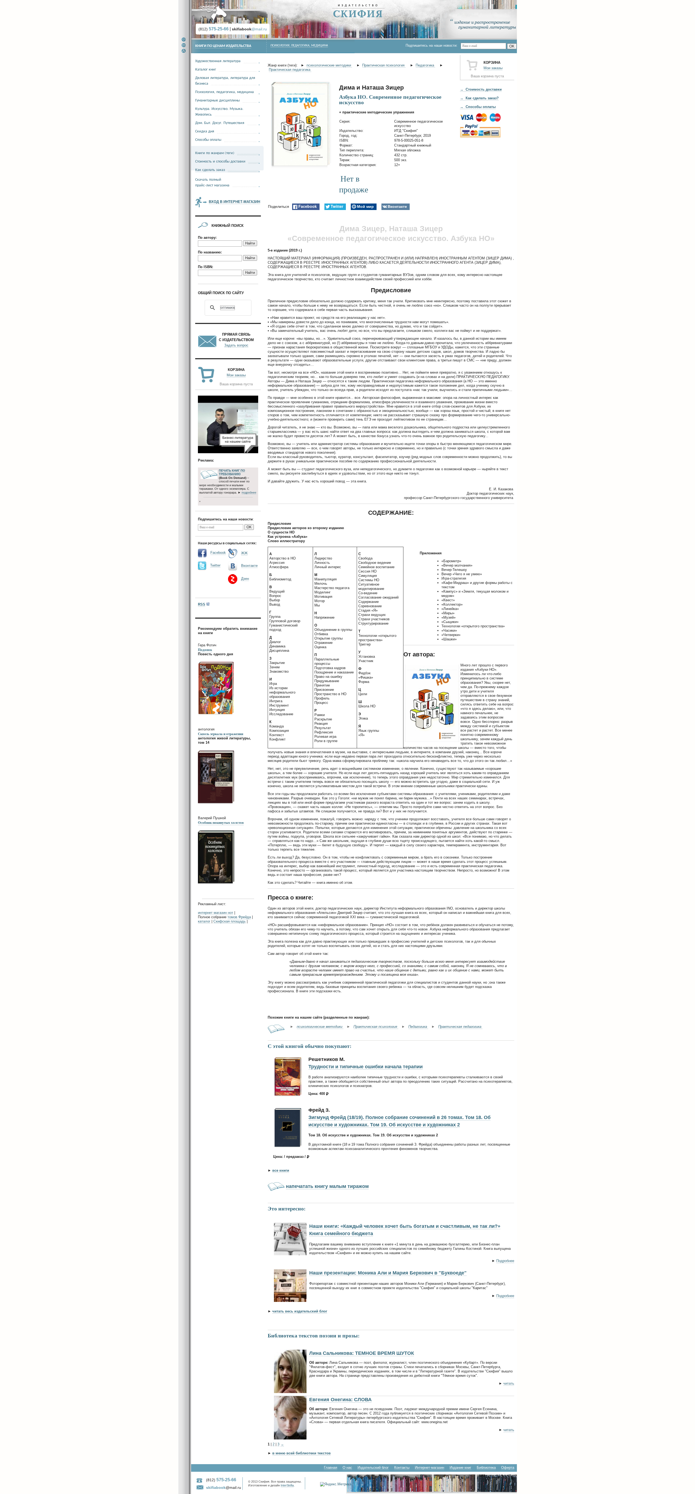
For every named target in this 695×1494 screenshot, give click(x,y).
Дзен (245, 579)
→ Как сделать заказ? (479, 98)
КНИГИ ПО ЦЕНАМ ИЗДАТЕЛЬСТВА (223, 46)
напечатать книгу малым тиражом (327, 1186)
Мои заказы (493, 68)
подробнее (249, 492)
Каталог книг (205, 69)
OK (511, 46)
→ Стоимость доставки (481, 89)
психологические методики (329, 65)
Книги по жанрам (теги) (214, 152)
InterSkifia (287, 1485)
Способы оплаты (208, 139)
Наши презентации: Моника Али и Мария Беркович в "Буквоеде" (388, 1273)
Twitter (215, 565)
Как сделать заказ (210, 169)
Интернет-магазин (429, 1468)
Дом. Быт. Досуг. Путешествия (219, 122)
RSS (201, 604)
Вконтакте (249, 566)
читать (508, 1383)
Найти (250, 243)
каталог (204, 921)
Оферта (507, 1468)
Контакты (401, 1468)
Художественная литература (218, 60)
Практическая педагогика (290, 70)
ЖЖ (244, 553)
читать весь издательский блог (299, 1311)
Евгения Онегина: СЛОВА (340, 1399)
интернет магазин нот (215, 913)
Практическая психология (384, 65)
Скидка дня (204, 130)
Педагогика (425, 65)
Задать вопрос (236, 345)
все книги (280, 1170)
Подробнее (505, 1261)
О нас (347, 1468)
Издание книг (460, 1468)
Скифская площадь (229, 921)
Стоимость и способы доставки (220, 161)
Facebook (218, 553)
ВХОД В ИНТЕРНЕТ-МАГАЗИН (234, 202)
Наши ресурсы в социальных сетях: (227, 543)
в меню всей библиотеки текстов (301, 1453)
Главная (330, 1468)
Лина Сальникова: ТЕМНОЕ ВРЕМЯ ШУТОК (361, 1353)
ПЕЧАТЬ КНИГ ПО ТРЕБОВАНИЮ (232, 472)
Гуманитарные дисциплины (217, 100)
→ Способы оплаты (478, 107)
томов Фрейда (239, 917)
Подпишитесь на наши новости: (433, 45)
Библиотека (486, 1468)
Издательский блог (373, 1468)
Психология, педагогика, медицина (299, 45)
